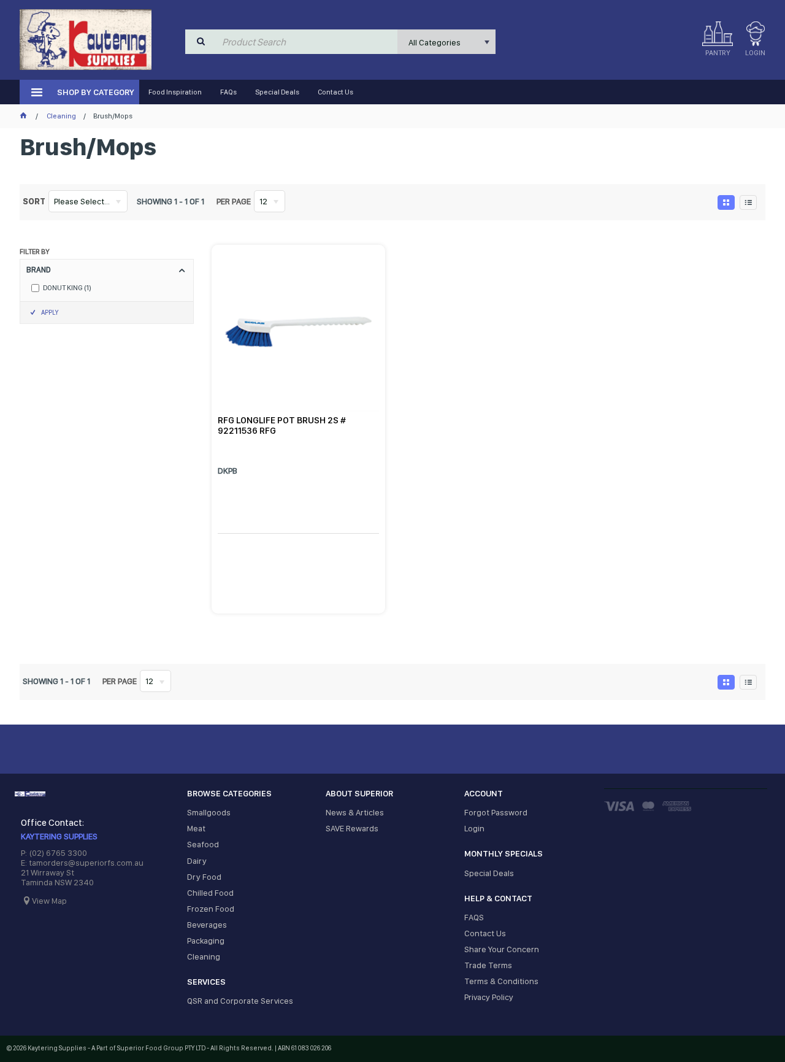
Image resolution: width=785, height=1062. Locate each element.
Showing (170, 201)
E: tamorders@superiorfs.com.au (82, 863)
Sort (34, 201)
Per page (233, 201)
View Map (49, 901)
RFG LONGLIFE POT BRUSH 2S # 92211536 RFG (282, 425)
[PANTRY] (717, 33)
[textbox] (306, 41)
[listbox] (446, 41)
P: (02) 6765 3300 (54, 853)
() (67, 288)
